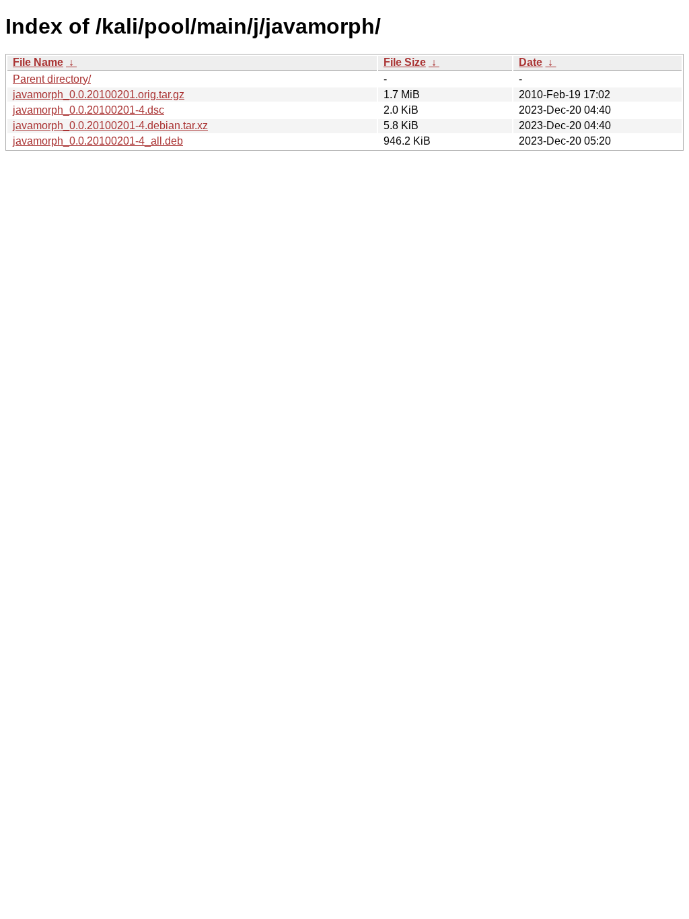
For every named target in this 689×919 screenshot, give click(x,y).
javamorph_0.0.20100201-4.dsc (88, 110)
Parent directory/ (52, 79)
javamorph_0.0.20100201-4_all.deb (98, 141)
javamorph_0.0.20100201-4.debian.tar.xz (110, 125)
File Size (405, 62)
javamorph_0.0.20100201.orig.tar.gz (98, 94)
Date (530, 62)
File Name (38, 62)
